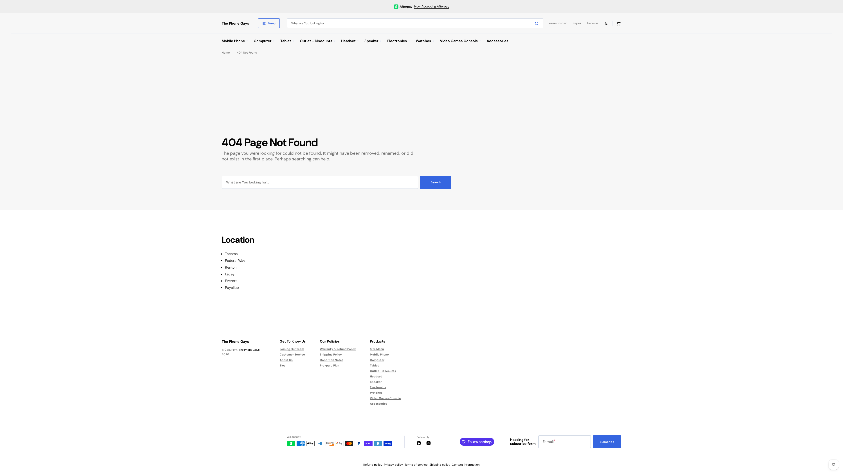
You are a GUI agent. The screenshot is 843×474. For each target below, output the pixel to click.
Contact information (466, 465)
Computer (377, 360)
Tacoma (231, 254)
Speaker (376, 382)
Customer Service (292, 354)
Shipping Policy (331, 354)
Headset (376, 376)
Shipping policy (439, 465)
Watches (376, 393)
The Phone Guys (249, 350)
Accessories (378, 404)
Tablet (374, 365)
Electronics (378, 387)
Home (226, 52)
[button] (606, 23)
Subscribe (607, 442)
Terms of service (416, 465)
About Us (286, 360)
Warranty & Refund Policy (338, 349)
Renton (230, 267)
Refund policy (372, 465)
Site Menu (377, 349)
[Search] (537, 23)
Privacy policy (393, 465)
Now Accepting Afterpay (431, 6)
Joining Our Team (292, 349)
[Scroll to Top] (832, 446)
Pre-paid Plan (329, 365)
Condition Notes (331, 360)
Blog (283, 365)
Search (436, 182)
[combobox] (415, 23)
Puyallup (232, 287)
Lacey (230, 274)
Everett (231, 281)
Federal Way (235, 261)
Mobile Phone (379, 354)
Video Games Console (385, 398)
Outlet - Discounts (383, 371)
